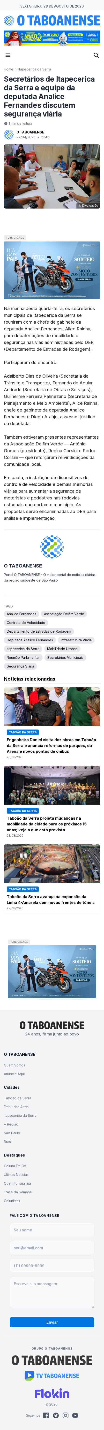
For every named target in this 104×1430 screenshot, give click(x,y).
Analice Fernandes (21, 614)
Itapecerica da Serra (34, 69)
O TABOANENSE (30, 132)
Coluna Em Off (15, 1166)
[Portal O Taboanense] (52, 1360)
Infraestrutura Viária (76, 640)
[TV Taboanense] (52, 1376)
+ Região (11, 1124)
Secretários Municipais (65, 657)
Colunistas (12, 1201)
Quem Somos (14, 1065)
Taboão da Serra (17, 1098)
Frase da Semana (18, 1192)
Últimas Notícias (16, 1175)
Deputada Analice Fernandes (30, 640)
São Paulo (12, 1133)
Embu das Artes (16, 1107)
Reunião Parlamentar (23, 657)
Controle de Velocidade (26, 623)
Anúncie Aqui (14, 1074)
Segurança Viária (20, 666)
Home (8, 69)
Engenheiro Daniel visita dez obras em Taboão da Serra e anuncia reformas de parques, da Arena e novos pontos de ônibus (51, 745)
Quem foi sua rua (17, 1183)
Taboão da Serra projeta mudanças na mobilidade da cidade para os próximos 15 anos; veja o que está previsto (47, 824)
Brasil (8, 1142)
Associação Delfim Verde (64, 614)
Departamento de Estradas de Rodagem (39, 631)
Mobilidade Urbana (62, 649)
